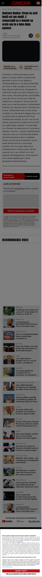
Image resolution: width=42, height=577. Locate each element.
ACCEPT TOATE (21, 571)
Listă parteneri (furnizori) (7, 566)
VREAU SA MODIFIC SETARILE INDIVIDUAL (21, 574)
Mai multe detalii (19, 541)
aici (3, 550)
